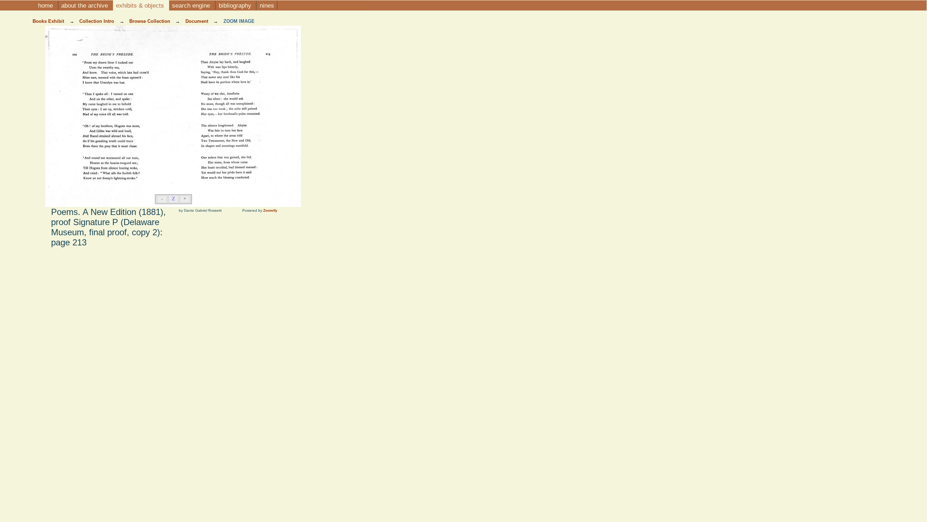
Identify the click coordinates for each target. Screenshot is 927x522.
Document (197, 21)
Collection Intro (97, 21)
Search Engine (192, 5)
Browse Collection (150, 21)
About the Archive (85, 5)
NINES (267, 5)
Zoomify (270, 210)
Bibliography (236, 5)
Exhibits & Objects (141, 5)
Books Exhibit (49, 21)
